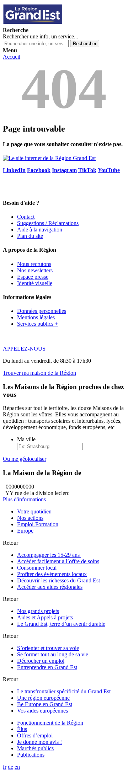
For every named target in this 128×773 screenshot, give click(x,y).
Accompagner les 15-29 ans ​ (49, 555)
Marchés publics (35, 748)
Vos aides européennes (42, 711)
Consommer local (37, 568)
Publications (30, 755)
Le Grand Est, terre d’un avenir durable (61, 624)
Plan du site (30, 236)
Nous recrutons (34, 264)
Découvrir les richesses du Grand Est (58, 580)
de (10, 767)
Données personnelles (41, 311)
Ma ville (26, 439)
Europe (25, 531)
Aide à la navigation (39, 229)
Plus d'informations (24, 499)
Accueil (11, 57)
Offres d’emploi (35, 735)
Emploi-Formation (37, 524)
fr (4, 767)
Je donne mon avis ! (39, 742)
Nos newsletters (35, 270)
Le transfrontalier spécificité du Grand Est (64, 691)
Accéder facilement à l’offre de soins (58, 561)
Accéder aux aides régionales (49, 587)
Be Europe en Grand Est (44, 704)
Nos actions (30, 518)
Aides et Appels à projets (45, 617)
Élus (22, 729)
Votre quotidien (34, 511)
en (17, 767)
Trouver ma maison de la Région (39, 373)
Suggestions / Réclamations (48, 223)
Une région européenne (43, 698)
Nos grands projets (38, 611)
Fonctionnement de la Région (50, 723)
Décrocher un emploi (40, 661)
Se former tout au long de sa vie (52, 654)
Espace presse (32, 277)
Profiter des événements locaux (52, 574)
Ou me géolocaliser (24, 459)
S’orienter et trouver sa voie (48, 648)
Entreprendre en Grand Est (47, 667)
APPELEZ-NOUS (24, 349)
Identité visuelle (34, 283)
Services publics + (37, 324)
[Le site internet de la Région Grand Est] (65, 24)
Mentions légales (36, 317)
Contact (25, 217)
